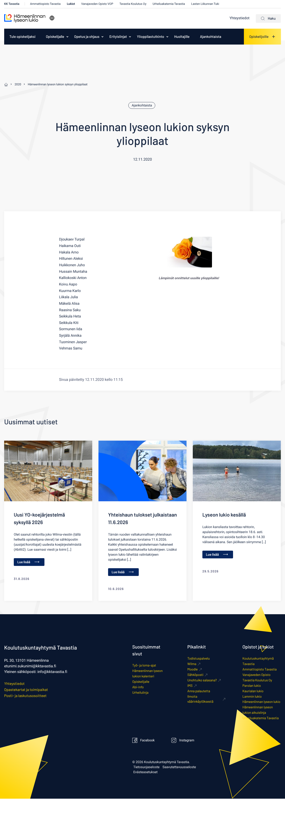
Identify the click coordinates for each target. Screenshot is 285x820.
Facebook (147, 740)
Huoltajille (182, 37)
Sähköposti (195, 675)
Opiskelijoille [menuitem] (259, 37)
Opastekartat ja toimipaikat (26, 689)
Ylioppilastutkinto (150, 37)
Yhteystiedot (240, 18)
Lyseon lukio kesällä (224, 515)
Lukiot (71, 4)
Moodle (192, 669)
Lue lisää (23, 562)
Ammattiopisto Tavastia (45, 4)
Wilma (191, 664)
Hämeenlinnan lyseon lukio (261, 702)
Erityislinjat (118, 37)
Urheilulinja (140, 693)
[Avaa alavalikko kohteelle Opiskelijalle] (67, 37)
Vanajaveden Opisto (256, 675)
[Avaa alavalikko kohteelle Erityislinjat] (130, 37)
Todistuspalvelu (198, 658)
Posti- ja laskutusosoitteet (25, 695)
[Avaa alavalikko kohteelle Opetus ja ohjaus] (102, 37)
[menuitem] (22, 37)
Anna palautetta (198, 691)
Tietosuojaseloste (146, 767)
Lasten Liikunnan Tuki (205, 4)
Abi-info (138, 687)
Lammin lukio (252, 696)
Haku (272, 18)
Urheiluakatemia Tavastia (169, 4)
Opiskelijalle (55, 37)
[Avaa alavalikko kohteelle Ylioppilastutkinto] (167, 37)
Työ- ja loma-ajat (144, 665)
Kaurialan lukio (253, 691)
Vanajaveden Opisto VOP (97, 4)
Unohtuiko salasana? (202, 680)
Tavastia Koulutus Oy (132, 4)
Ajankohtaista (210, 37)
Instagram (186, 740)
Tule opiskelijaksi (22, 37)
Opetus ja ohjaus (87, 37)
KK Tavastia (11, 4)
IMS (190, 686)
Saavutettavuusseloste (179, 767)
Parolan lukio (251, 686)
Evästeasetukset (145, 772)
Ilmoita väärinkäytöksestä (200, 699)
